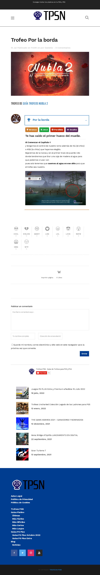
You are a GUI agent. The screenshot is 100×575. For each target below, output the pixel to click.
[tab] (57, 120)
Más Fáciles (18, 519)
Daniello (49, 48)
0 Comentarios (62, 48)
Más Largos (18, 528)
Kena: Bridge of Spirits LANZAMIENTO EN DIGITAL (54, 435)
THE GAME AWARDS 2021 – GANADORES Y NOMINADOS (57, 420)
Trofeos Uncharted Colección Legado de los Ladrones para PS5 (60, 404)
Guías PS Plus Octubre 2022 (26, 535)
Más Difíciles (18, 522)
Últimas (16, 515)
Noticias (16, 545)
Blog (13, 541)
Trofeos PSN (17, 509)
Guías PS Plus (18, 532)
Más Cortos (18, 525)
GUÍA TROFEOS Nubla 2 (35, 103)
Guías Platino (17, 512)
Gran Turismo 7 (38, 450)
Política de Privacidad (22, 499)
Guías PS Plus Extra (22, 538)
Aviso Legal (16, 496)
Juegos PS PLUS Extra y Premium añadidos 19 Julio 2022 (58, 389)
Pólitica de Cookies (20, 502)
